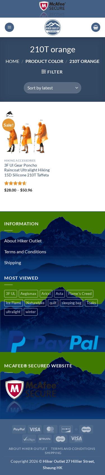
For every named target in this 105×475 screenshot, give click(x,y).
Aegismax (28, 293)
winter (30, 311)
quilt (53, 303)
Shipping (12, 262)
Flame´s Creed (80, 293)
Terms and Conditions (25, 251)
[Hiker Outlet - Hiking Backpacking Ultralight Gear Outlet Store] (53, 27)
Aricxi (46, 293)
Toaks (91, 303)
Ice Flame (13, 303)
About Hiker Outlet (23, 240)
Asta (59, 293)
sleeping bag (71, 303)
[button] (9, 27)
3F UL (10, 293)
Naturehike (35, 303)
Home (12, 61)
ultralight (13, 311)
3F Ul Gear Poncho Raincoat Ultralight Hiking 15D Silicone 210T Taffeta (27, 170)
